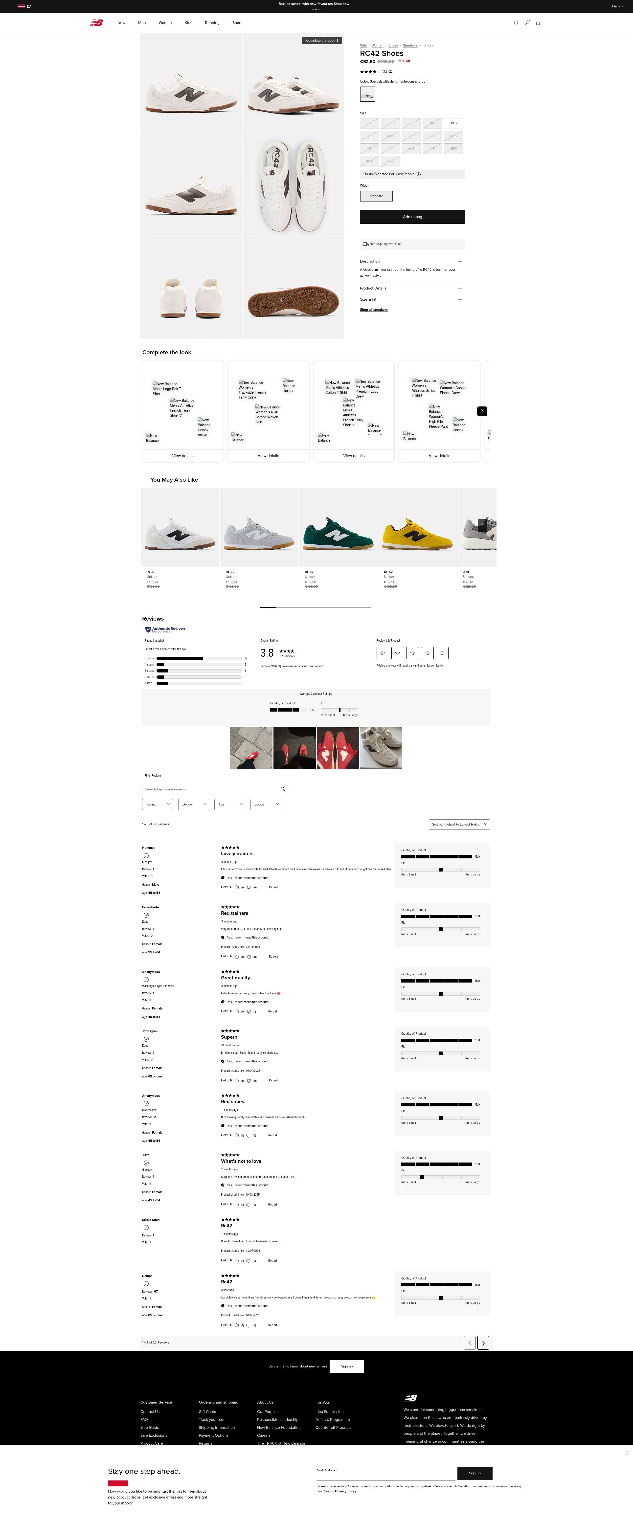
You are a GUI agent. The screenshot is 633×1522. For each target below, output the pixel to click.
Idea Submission (330, 1411)
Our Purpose (268, 1411)
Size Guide (149, 1427)
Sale (363, 45)
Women (378, 45)
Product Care (151, 1443)
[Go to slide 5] (331, 608)
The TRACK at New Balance (281, 1443)
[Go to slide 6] (347, 608)
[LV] (21, 6)
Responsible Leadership (277, 1419)
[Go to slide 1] (313, 10)
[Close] (627, 1452)
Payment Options (213, 1435)
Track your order (213, 1419)
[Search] (516, 23)
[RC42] (191, 83)
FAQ (144, 1419)
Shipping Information (217, 1427)
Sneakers (410, 45)
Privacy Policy (346, 1491)
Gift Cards (207, 1411)
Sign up (347, 1366)
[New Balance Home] (98, 22)
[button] (527, 23)
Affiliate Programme (333, 1419)
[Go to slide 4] (315, 608)
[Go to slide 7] (363, 608)
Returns (205, 1443)
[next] (482, 411)
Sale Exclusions (153, 1435)
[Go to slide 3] (319, 10)
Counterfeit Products (333, 1427)
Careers (264, 1435)
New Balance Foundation (279, 1427)
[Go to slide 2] (316, 10)
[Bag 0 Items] (538, 23)
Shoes (393, 45)
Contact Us (149, 1411)
